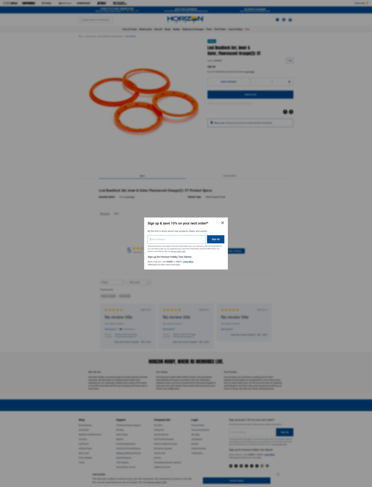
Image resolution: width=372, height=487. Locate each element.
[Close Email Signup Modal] (222, 222)
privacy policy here (178, 251)
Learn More (188, 261)
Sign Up (216, 239)
